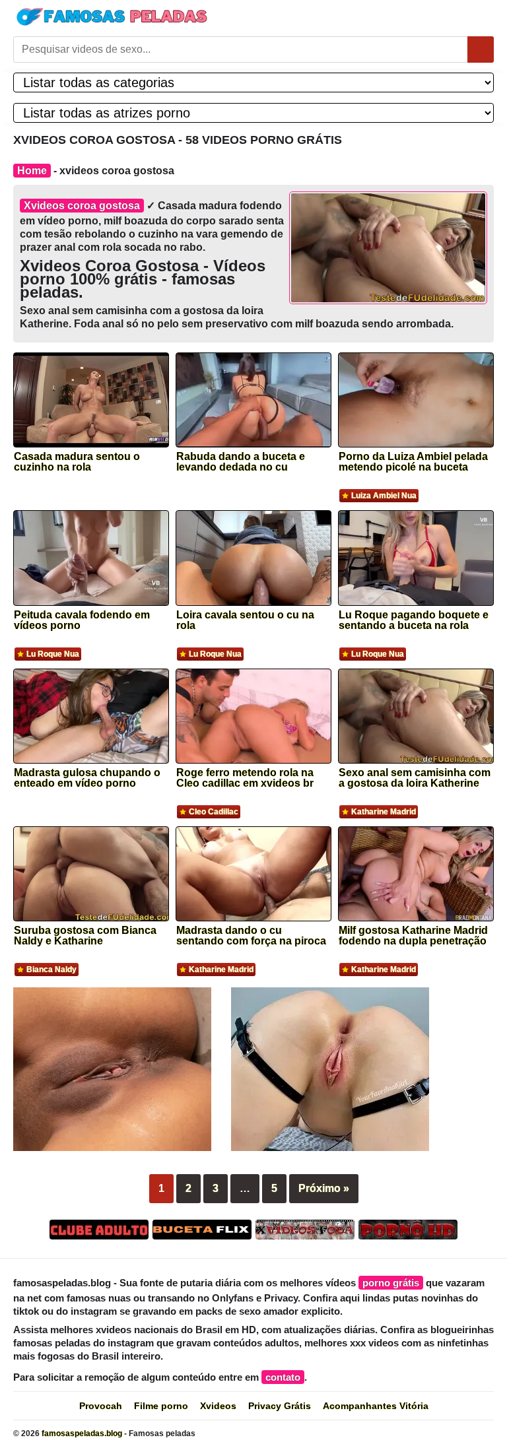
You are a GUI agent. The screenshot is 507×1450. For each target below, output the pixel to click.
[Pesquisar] (480, 49)
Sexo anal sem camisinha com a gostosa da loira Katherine (414, 778)
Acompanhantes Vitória (375, 1405)
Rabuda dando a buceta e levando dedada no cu (240, 462)
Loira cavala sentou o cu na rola (245, 620)
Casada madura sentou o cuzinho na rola (77, 462)
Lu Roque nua (52, 654)
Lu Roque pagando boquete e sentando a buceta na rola (414, 620)
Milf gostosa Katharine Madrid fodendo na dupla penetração (413, 935)
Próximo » (323, 1188)
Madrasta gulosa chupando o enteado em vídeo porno (87, 778)
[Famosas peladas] (112, 16)
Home (32, 170)
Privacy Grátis (279, 1405)
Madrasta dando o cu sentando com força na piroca (251, 935)
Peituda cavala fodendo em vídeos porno (82, 620)
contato (282, 1377)
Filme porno (161, 1405)
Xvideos (218, 1405)
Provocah (100, 1405)
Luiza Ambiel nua (384, 495)
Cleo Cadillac (213, 811)
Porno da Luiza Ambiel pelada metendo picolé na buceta (413, 462)
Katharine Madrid (383, 811)
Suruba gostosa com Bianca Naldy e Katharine (85, 935)
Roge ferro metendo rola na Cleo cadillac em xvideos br (245, 778)
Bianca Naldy (51, 969)
